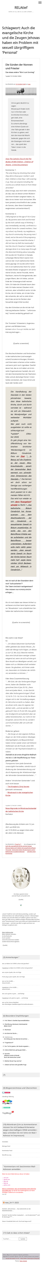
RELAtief (21, 7)
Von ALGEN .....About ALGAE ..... (8, 982)
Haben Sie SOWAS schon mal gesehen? (17, 963)
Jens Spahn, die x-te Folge (13, 972)
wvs (29, 84)
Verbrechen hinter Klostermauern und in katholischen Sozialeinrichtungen (20, 850)
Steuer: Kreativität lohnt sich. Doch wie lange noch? (16, 1221)
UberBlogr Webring (8, 1096)
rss (3, 1194)
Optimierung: (15, 1038)
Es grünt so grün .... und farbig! (15, 993)
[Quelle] (21, 899)
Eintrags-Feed (6, 1146)
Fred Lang (5, 977)
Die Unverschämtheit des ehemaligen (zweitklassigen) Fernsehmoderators (17, 1003)
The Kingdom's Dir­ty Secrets (18, 786)
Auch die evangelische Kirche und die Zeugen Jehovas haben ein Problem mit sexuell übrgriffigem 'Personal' (21, 848)
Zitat (22, 456)
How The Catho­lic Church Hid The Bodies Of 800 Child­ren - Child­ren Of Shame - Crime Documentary (19, 162)
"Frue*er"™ (18, 844)
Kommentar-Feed (7, 1150)
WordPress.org (6, 1155)
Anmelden (5, 1142)
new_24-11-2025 (12, 1202)
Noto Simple (23, 1261)
